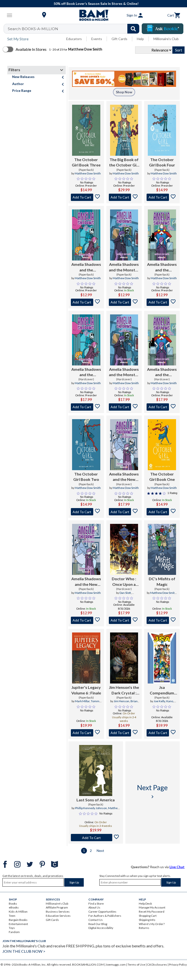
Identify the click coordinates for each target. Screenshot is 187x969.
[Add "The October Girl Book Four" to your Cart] (162, 197)
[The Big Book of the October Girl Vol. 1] (124, 130)
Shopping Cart (148, 915)
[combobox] (74, 28)
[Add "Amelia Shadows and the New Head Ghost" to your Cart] (124, 511)
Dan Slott (125, 593)
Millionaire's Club (166, 39)
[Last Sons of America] (95, 770)
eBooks (14, 907)
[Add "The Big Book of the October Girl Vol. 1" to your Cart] (124, 197)
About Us (94, 907)
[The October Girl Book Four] (162, 130)
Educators (74, 39)
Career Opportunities (102, 911)
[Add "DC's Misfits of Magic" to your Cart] (162, 620)
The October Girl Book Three (86, 162)
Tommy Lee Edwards (86, 703)
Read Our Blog (97, 924)
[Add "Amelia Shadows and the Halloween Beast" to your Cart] (86, 302)
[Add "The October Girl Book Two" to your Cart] (86, 511)
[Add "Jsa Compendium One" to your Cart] (162, 732)
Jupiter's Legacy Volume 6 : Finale (86, 690)
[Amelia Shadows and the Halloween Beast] (86, 235)
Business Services (58, 911)
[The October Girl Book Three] (86, 130)
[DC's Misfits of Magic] (162, 549)
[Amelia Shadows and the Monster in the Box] (124, 235)
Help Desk (145, 903)
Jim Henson (121, 701)
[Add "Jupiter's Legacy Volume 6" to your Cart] (86, 732)
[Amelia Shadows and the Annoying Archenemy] (162, 235)
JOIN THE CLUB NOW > (23, 951)
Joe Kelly (159, 701)
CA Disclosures (157, 964)
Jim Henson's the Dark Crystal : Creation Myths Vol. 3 (124, 690)
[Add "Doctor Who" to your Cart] (124, 620)
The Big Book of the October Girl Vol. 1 (124, 162)
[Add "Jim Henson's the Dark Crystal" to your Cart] (124, 732)
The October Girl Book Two (86, 477)
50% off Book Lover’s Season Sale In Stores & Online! (96, 3)
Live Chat (177, 867)
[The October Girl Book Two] (86, 444)
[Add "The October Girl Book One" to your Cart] (162, 511)
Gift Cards (119, 39)
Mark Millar (82, 701)
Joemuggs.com (116, 964)
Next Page (152, 791)
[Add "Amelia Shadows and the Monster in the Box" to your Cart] (124, 302)
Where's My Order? (152, 924)
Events (96, 39)
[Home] (93, 15)
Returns (144, 928)
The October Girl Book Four (162, 162)
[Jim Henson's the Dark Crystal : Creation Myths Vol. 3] (124, 658)
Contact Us (95, 920)
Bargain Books (18, 920)
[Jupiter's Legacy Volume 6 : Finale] (86, 658)
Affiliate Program (57, 907)
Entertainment (18, 924)
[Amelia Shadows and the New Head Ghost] (124, 444)
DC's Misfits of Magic (162, 581)
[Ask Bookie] (162, 28)
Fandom (14, 932)
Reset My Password (151, 911)
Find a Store (96, 903)
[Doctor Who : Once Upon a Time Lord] (124, 549)
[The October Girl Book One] (162, 444)
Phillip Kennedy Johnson (91, 808)
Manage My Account (152, 907)
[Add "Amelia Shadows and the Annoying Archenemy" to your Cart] (162, 302)
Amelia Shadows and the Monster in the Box (124, 267)
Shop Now (124, 92)
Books (13, 903)
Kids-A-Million (18, 911)
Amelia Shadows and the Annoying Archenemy (162, 267)
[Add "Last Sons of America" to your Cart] (96, 837)
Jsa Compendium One (162, 690)
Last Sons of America (95, 799)
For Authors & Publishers (104, 915)
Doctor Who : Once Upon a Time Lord (124, 581)
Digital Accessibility (100, 928)
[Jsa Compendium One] (162, 658)
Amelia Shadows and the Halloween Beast (86, 267)
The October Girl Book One (162, 477)
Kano (169, 701)
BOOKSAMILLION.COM (88, 964)
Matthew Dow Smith (88, 173)
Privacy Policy (178, 964)
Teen (12, 915)
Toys (12, 928)
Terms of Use (136, 964)
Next (100, 850)
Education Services (58, 915)
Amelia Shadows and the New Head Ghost (124, 477)
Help (140, 39)
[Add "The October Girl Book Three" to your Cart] (86, 197)
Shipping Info (147, 920)
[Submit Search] (133, 29)
